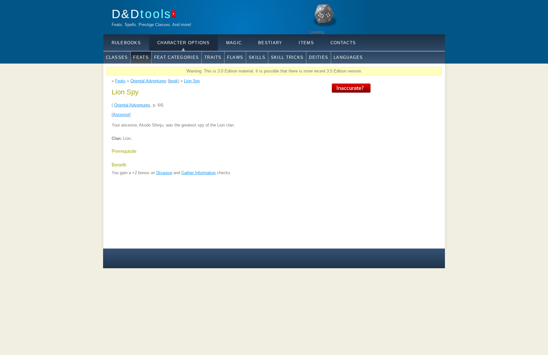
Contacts (343, 42)
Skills (257, 57)
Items (306, 42)
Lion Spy (192, 81)
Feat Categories (176, 57)
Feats (140, 57)
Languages (348, 57)
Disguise (164, 172)
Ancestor (121, 114)
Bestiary (270, 42)
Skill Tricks (287, 57)
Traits (213, 57)
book (173, 81)
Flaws (235, 57)
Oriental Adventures (148, 81)
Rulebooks (126, 42)
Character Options (183, 42)
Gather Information (198, 172)
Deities (318, 57)
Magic (234, 42)
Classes (117, 57)
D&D (142, 14)
